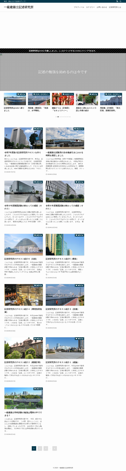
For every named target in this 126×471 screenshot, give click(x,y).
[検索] (120, 1)
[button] (56, 116)
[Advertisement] (63, 30)
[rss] (117, 1)
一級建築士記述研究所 (18, 7)
